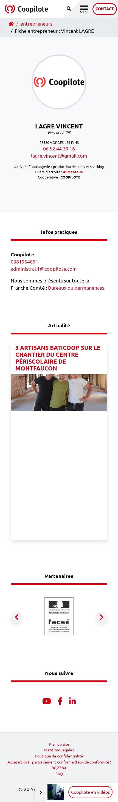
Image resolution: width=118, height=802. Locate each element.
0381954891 (24, 261)
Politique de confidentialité (59, 756)
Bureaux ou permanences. (76, 287)
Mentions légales (59, 750)
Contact (104, 9)
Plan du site (59, 744)
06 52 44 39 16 (59, 148)
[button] (16, 617)
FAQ (59, 774)
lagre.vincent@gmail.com (59, 155)
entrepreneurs (36, 23)
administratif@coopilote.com (44, 268)
